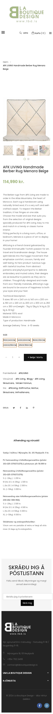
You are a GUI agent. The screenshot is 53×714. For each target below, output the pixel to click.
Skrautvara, (8, 392)
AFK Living (20, 378)
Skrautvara (8, 383)
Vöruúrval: (8, 378)
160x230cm (38, 340)
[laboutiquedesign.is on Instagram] (46, 705)
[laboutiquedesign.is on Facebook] (39, 705)
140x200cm (23, 340)
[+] (19, 358)
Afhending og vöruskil (26, 440)
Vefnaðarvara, (22, 392)
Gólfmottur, (25, 388)
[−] (6, 358)
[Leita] (50, 33)
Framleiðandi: (10, 373)
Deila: (6, 407)
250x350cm (25, 345)
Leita (25, 32)
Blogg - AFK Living (36, 378)
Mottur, (35, 388)
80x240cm (9, 340)
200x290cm (10, 345)
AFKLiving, (13, 388)
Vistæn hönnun (24, 383)
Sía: (4, 388)
